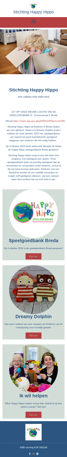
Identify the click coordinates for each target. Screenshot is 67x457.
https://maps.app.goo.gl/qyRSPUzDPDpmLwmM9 (38, 121)
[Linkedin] (37, 454)
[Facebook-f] (30, 454)
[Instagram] (34, 454)
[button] (33, 21)
